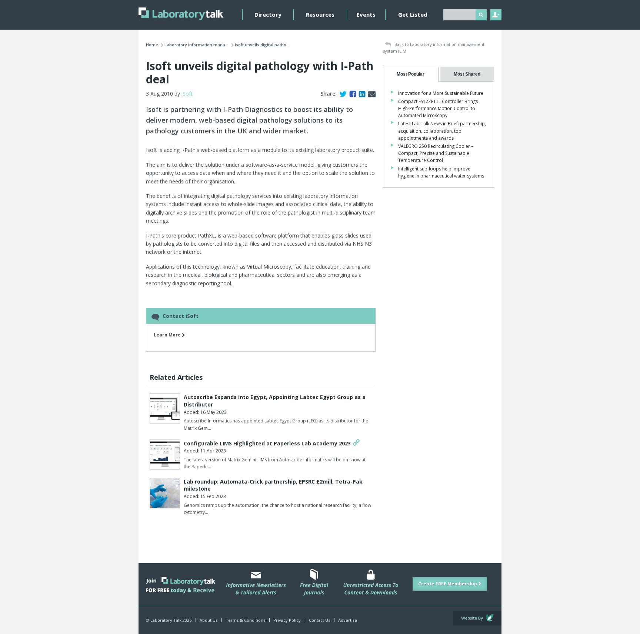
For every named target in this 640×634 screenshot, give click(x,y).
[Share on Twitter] (342, 93)
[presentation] (411, 74)
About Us (208, 620)
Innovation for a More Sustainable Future (440, 93)
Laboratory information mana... (196, 44)
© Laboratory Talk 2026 (168, 620)
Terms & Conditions (245, 620)
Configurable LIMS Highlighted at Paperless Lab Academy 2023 (267, 443)
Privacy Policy (287, 620)
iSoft (187, 93)
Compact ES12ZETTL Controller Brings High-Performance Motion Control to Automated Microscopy (438, 108)
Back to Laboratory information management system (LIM (433, 48)
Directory (267, 14)
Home (152, 44)
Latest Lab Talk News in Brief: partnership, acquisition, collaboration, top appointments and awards (442, 130)
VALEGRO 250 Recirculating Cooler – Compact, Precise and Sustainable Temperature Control (435, 153)
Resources (320, 14)
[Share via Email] (370, 93)
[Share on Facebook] (351, 93)
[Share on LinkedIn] (360, 93)
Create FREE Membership (448, 584)
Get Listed (412, 14)
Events (366, 14)
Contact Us (319, 620)
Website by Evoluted (477, 618)
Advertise (347, 620)
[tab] (411, 74)
